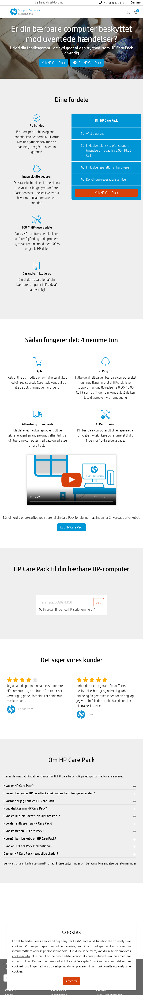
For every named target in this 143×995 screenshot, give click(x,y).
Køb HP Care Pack (53, 63)
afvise (70, 966)
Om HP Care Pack (89, 63)
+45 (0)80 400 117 (113, 3)
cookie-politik (21, 956)
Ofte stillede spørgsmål (31, 863)
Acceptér (71, 981)
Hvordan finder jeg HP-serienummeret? (68, 609)
